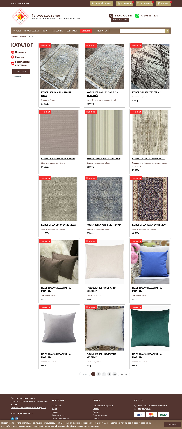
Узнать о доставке (20, 3)
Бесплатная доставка (22, 63)
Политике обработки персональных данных (77, 426)
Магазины (57, 30)
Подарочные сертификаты (103, 406)
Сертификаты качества (60, 418)
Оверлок (96, 409)
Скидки (86, 30)
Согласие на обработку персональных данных (28, 408)
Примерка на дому (100, 415)
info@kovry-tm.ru (144, 409)
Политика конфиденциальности (23, 398)
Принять (172, 424)
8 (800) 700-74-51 (144, 406)
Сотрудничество (58, 415)
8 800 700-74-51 (123, 15)
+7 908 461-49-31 (150, 15)
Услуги (45, 30)
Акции (54, 409)
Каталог (17, 30)
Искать (167, 31)
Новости (55, 412)
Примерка (96, 412)
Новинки (102, 30)
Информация (31, 30)
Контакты (71, 30)
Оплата (96, 418)
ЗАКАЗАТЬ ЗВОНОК (119, 20)
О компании (56, 406)
